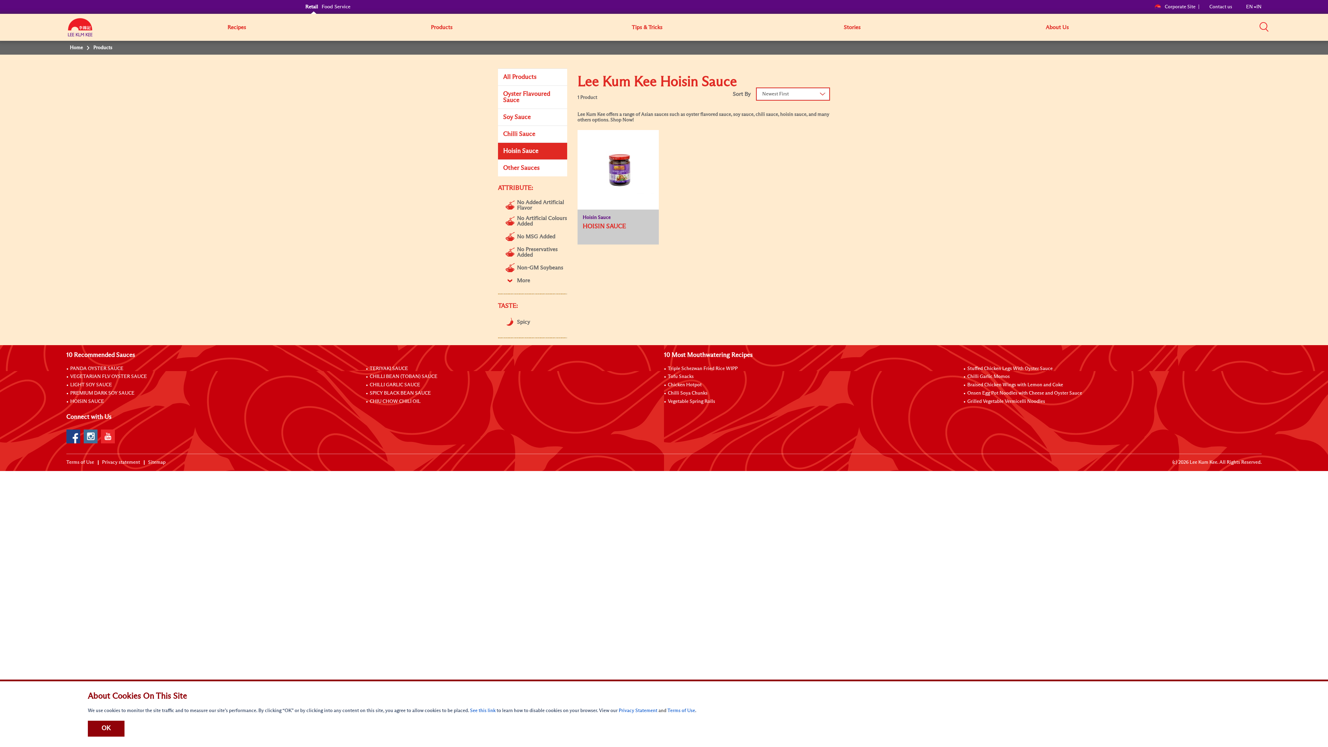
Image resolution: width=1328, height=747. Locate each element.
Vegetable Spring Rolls (691, 401)
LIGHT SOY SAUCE (91, 384)
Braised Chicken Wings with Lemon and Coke (1015, 384)
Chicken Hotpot (685, 384)
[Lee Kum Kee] (80, 31)
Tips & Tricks (647, 27)
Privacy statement (121, 462)
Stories (852, 27)
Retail (311, 6)
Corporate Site (1180, 6)
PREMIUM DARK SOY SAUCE (102, 393)
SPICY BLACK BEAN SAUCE (400, 393)
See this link (483, 710)
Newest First (775, 94)
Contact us (1220, 6)
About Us (1057, 27)
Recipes (237, 27)
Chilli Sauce (519, 134)
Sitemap (157, 462)
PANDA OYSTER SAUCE (96, 368)
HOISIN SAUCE (87, 401)
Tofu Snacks (681, 376)
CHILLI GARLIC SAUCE (395, 384)
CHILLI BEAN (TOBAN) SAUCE (403, 376)
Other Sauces (521, 168)
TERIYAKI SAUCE (389, 368)
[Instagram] (91, 436)
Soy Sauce (517, 117)
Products (442, 27)
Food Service (336, 6)
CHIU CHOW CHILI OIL (395, 401)
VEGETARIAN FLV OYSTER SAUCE (108, 376)
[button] (1264, 27)
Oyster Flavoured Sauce (526, 97)
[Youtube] (108, 436)
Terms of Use (80, 462)
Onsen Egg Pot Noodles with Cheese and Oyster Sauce (1024, 393)
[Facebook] (73, 436)
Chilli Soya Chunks (688, 393)
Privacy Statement (638, 710)
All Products (519, 77)
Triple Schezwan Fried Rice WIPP (703, 368)
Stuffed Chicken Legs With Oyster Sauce (1010, 368)
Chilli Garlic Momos (988, 376)
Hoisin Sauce (520, 151)
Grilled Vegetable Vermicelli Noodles (1006, 401)
